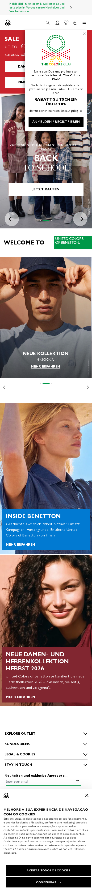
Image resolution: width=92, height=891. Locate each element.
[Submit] (77, 780)
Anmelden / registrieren (56, 122)
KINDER (24, 82)
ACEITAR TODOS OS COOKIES (48, 870)
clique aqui (10, 852)
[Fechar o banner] (86, 795)
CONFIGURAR (46, 882)
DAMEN (24, 66)
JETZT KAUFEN (46, 189)
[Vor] (71, 7)
